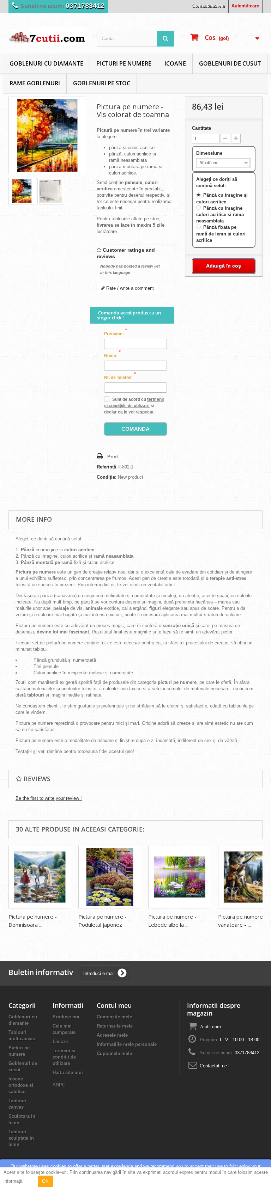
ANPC (59, 1084)
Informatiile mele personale (127, 1044)
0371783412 (85, 6)
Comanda (135, 429)
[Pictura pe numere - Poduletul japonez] (109, 877)
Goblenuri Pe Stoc (101, 83)
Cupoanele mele (114, 1053)
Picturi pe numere (123, 63)
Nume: (112, 355)
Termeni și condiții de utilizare (64, 1057)
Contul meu (114, 1005)
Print (112, 456)
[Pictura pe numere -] (22, 191)
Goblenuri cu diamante (46, 63)
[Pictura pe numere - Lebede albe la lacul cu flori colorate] (179, 877)
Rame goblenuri (35, 83)
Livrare (60, 1041)
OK (45, 1181)
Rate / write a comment (129, 288)
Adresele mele (112, 1035)
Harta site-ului (68, 1072)
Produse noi (66, 1016)
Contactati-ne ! (215, 1065)
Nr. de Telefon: (120, 377)
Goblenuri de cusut (230, 63)
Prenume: (115, 333)
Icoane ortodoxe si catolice (20, 1085)
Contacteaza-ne (208, 5)
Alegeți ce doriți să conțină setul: (216, 182)
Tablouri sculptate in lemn (21, 1138)
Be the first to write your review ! (49, 798)
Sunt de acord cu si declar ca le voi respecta (134, 406)
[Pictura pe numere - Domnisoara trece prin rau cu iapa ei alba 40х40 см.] (39, 877)
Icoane (175, 63)
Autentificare (245, 5)
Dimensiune (210, 153)
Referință (106, 467)
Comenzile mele (114, 1016)
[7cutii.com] (47, 36)
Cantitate (201, 128)
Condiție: (106, 477)
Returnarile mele (115, 1026)
